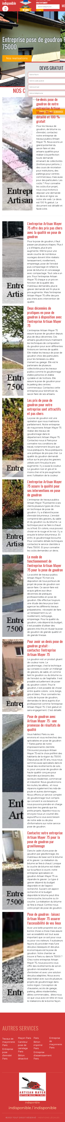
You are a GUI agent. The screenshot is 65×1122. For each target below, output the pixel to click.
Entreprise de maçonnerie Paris (55, 1043)
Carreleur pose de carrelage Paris (23, 1047)
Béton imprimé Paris (38, 1045)
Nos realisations (17, 58)
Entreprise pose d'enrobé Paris (7, 1054)
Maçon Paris (24, 1038)
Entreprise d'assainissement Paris (40, 1055)
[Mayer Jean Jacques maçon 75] (32, 1086)
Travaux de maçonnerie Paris (8, 1042)
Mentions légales (48, 1117)
